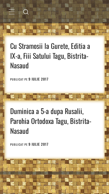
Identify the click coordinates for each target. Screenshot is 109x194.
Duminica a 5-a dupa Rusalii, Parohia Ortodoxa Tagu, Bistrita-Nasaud (50, 121)
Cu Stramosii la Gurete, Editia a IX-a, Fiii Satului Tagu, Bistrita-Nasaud (50, 55)
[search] (25, 11)
